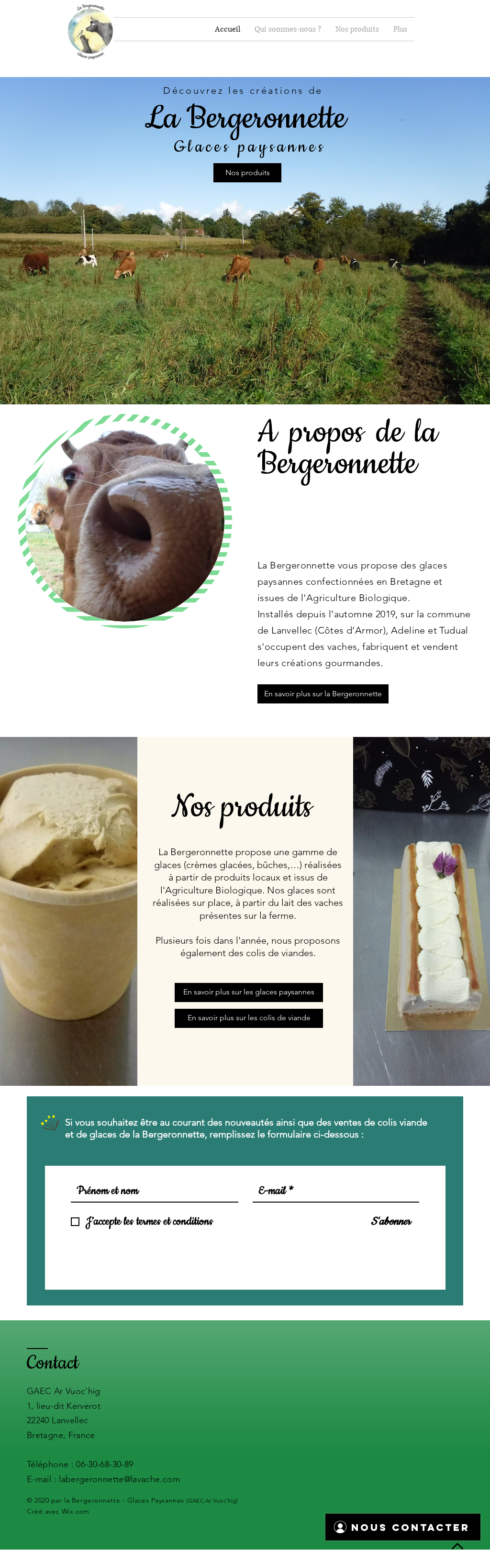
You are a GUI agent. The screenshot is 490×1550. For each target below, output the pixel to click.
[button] (287, 29)
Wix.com (75, 1511)
